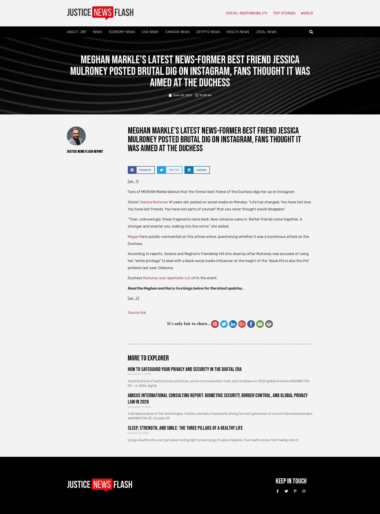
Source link (137, 312)
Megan (133, 237)
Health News (238, 32)
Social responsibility (246, 13)
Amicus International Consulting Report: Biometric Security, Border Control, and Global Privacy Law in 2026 (218, 398)
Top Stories (284, 13)
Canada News (177, 32)
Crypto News (208, 32)
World (307, 13)
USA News (150, 32)
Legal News (266, 32)
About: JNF (76, 32)
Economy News (122, 32)
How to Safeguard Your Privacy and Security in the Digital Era (185, 369)
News (97, 32)
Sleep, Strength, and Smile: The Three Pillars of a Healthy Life (185, 428)
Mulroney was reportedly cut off (169, 278)
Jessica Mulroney (153, 202)
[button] (311, 32)
